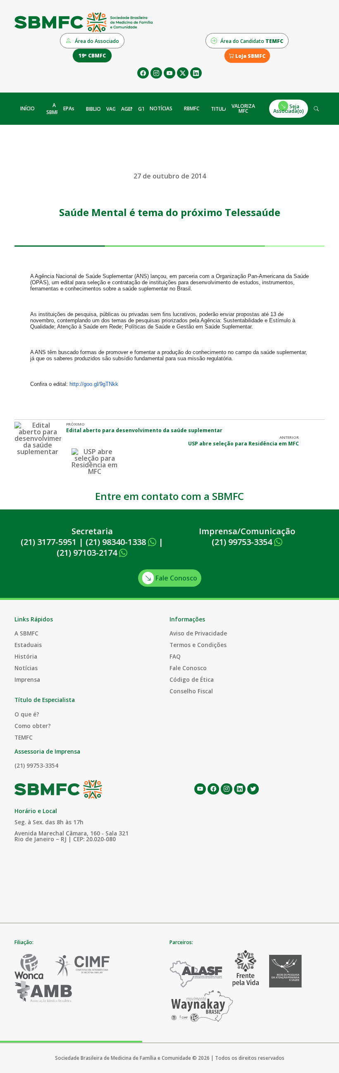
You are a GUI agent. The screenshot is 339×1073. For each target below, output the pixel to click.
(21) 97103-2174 (88, 552)
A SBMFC (54, 109)
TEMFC (23, 737)
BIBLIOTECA (99, 108)
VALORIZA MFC (243, 108)
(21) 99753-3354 (243, 541)
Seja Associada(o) (288, 108)
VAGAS (114, 108)
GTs (143, 108)
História (25, 656)
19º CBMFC (92, 55)
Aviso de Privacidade (198, 633)
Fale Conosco (175, 578)
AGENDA (131, 108)
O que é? (26, 714)
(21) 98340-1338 (117, 541)
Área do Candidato (251, 41)
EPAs (68, 108)
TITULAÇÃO (224, 108)
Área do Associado (96, 41)
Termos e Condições (198, 645)
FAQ (175, 656)
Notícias (26, 668)
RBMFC (191, 108)
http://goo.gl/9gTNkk (93, 384)
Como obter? (32, 726)
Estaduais (28, 645)
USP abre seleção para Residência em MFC (243, 443)
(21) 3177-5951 (48, 541)
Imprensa (27, 679)
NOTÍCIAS (161, 108)
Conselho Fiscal (191, 691)
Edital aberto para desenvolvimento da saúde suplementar (144, 430)
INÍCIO (27, 108)
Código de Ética (192, 679)
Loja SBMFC (249, 55)
